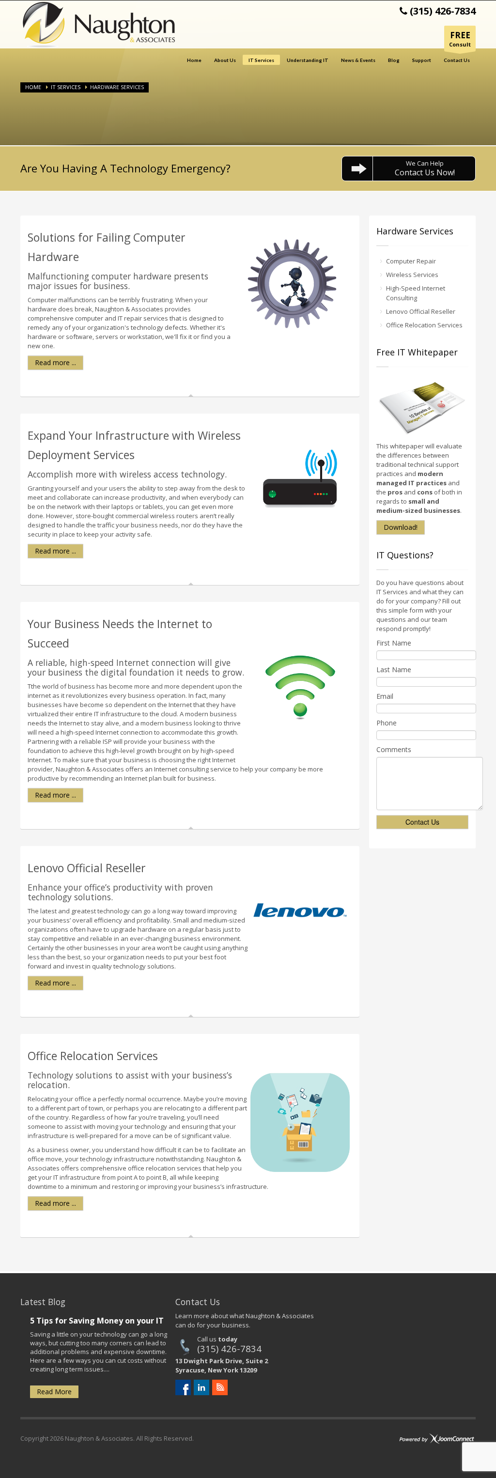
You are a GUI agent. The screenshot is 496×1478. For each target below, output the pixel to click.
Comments (393, 749)
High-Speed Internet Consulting (415, 293)
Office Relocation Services (424, 325)
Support (421, 60)
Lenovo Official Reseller (420, 311)
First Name (393, 642)
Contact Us (457, 60)
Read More (54, 1391)
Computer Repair (411, 261)
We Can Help (425, 168)
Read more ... (55, 362)
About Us (225, 60)
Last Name (393, 669)
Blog (394, 60)
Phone (386, 722)
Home (194, 60)
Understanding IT (307, 60)
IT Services (261, 60)
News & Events (358, 60)
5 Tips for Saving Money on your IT (97, 1320)
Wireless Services (412, 274)
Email (384, 696)
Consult (460, 39)
